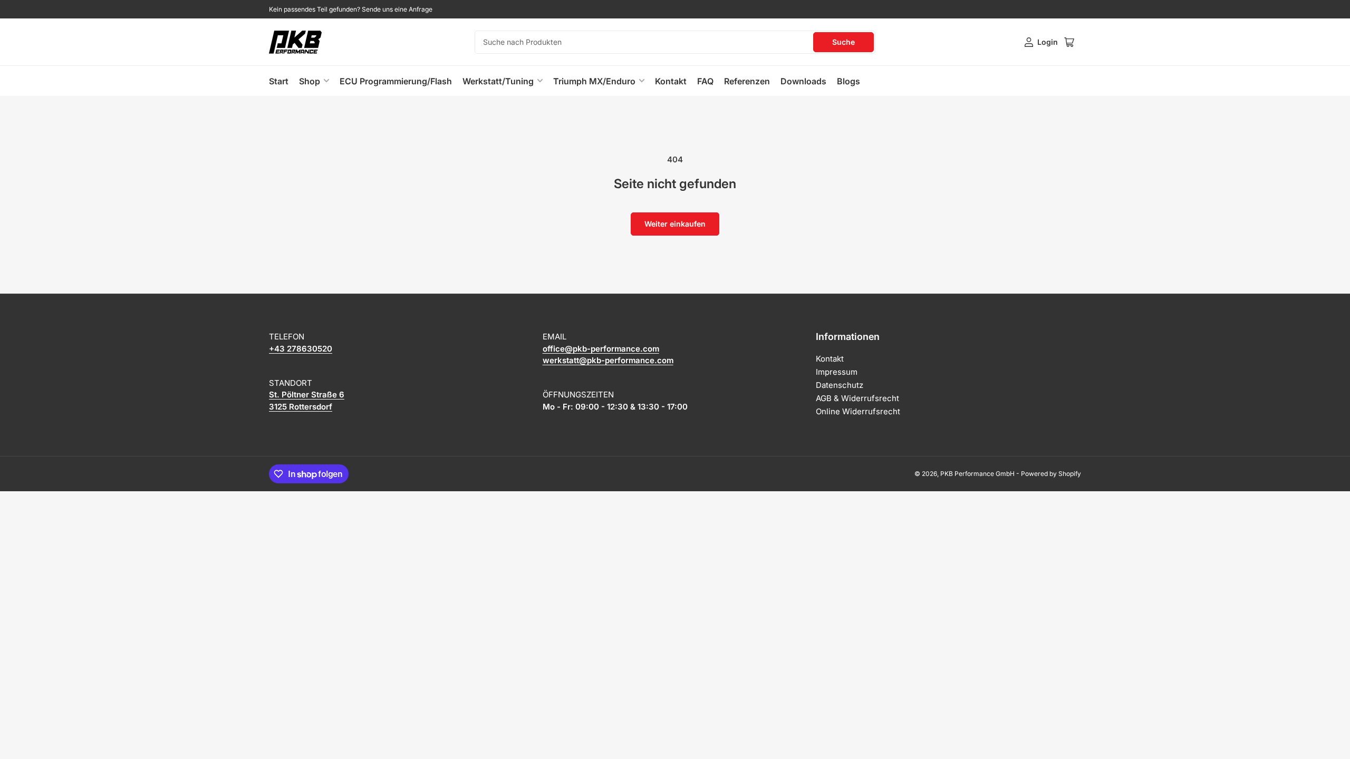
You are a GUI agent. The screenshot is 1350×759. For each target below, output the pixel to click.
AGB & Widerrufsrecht (857, 398)
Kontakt (671, 81)
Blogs (848, 81)
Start (278, 81)
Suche (843, 41)
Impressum (836, 372)
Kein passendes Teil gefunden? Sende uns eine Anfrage (350, 9)
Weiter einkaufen (675, 223)
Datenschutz (839, 385)
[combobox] (675, 42)
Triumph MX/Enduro (594, 81)
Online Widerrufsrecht (858, 411)
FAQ (705, 81)
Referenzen (747, 81)
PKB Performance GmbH (977, 474)
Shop (309, 81)
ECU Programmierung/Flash (396, 81)
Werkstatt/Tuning (498, 81)
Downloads (803, 81)
